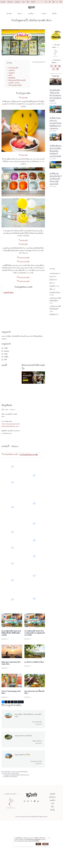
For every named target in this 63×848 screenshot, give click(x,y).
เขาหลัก (17, 773)
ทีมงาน (20, 14)
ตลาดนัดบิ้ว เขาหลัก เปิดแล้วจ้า (10, 776)
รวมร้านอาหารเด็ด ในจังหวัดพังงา (20, 771)
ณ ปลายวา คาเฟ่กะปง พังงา (34, 662)
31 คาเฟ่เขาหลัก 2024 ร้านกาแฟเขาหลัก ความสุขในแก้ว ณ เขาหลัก (34, 633)
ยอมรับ (45, 844)
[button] (0, 847)
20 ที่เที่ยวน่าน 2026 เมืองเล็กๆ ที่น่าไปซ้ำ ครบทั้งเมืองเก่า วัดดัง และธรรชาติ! (55, 178)
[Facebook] (31, 801)
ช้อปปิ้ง (33, 2)
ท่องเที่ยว (17, 2)
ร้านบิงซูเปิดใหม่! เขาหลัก (28, 454)
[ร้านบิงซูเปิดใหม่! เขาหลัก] (23, 98)
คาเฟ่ (23, 2)
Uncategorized (54, 273)
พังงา (9, 773)
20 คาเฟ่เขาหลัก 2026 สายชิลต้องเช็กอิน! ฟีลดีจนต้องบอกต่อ (11, 633)
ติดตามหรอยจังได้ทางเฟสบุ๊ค (17, 80)
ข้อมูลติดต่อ (11, 78)
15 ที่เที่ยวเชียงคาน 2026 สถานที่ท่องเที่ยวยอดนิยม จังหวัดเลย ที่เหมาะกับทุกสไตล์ (55, 151)
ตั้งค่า (38, 841)
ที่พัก (28, 2)
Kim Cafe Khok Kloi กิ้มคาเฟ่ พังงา (34, 692)
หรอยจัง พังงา (8, 292)
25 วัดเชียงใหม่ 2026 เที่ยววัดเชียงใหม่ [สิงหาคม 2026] (16, 775)
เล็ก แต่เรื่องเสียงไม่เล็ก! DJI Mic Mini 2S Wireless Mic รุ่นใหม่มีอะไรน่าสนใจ (55, 95)
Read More (4, 638)
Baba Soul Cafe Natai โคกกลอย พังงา (11, 663)
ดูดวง (51, 283)
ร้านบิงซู (13, 773)
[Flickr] (34, 801)
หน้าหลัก (3, 2)
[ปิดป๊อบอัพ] (48, 838)
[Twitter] (28, 801)
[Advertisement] (43, 73)
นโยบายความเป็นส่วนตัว (35, 839)
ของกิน (44, 14)
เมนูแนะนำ (11, 70)
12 (15, 702)
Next (20, 702)
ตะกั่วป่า (5, 773)
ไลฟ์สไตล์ (52, 314)
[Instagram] (24, 801)
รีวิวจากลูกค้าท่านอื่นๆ (15, 85)
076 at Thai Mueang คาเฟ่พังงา (11, 692)
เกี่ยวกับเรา (10, 2)
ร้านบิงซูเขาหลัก (13, 68)
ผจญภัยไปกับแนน (7, 771)
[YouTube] (38, 801)
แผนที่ (10, 75)
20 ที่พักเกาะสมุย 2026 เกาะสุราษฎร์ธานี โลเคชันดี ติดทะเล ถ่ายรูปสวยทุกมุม (55, 123)
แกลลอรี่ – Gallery (14, 83)
